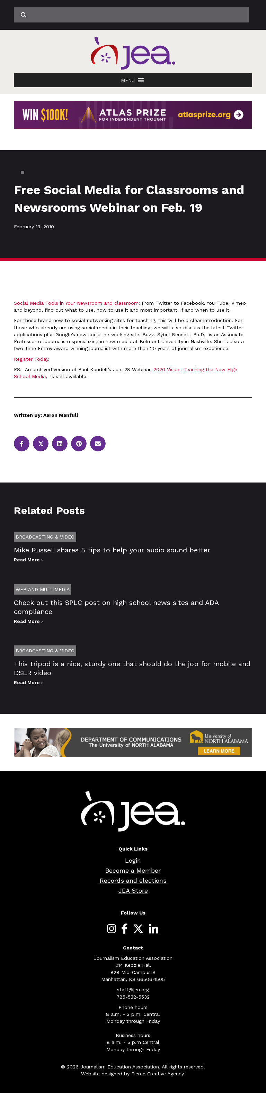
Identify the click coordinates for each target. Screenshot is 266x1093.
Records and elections (133, 880)
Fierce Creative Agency (157, 1073)
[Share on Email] (98, 443)
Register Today (31, 359)
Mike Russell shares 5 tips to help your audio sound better (112, 550)
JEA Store (133, 890)
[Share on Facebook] (21, 443)
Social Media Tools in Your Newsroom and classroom (76, 303)
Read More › (28, 559)
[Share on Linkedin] (60, 443)
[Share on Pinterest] (79, 443)
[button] (128, 80)
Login (133, 860)
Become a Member (133, 870)
